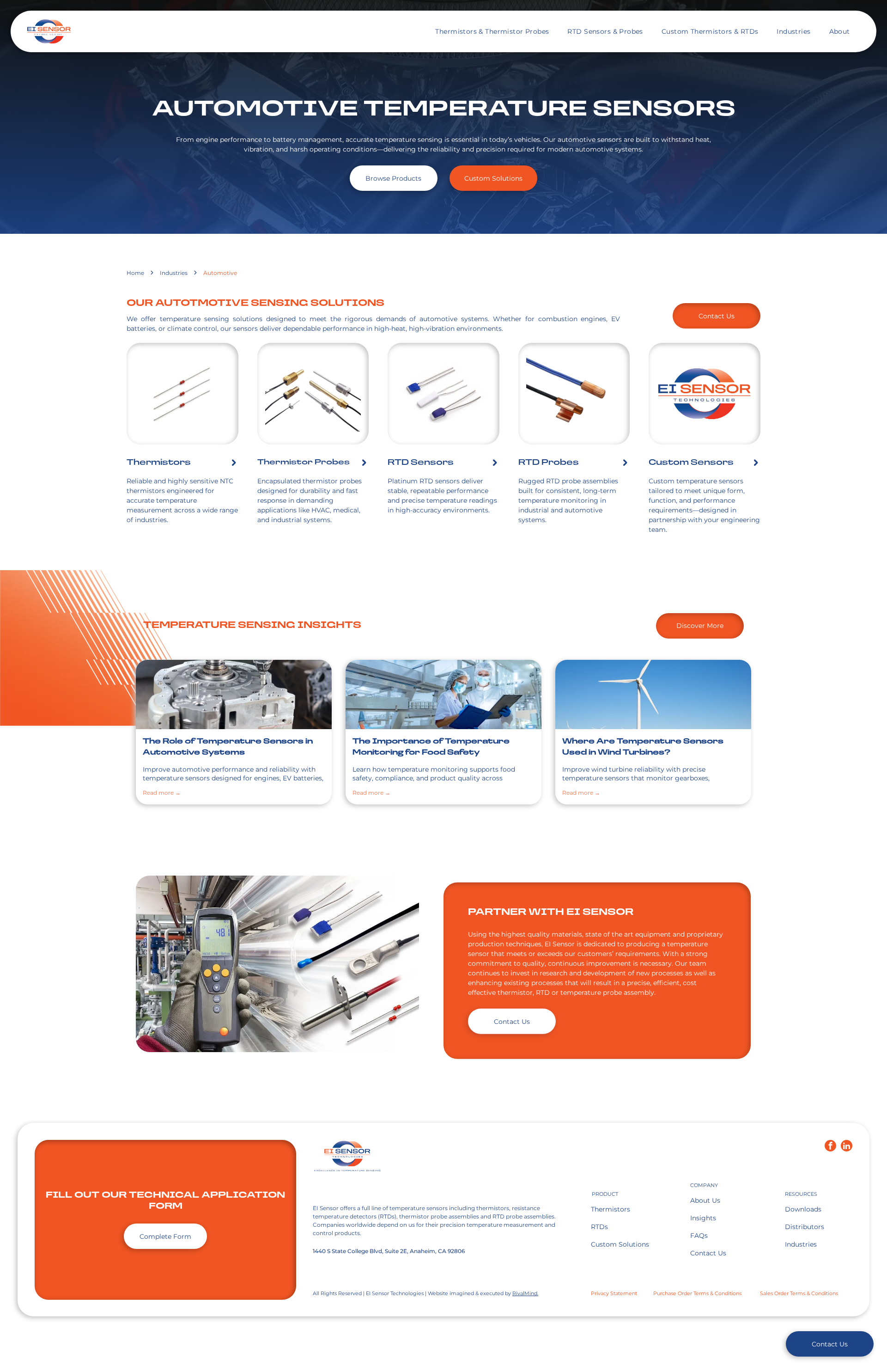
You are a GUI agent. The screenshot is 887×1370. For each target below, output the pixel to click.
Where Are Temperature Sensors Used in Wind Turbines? (642, 747)
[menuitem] (492, 31)
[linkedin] (846, 1147)
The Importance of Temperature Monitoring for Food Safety (431, 747)
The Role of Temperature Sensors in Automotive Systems (228, 747)
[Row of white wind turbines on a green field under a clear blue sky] (653, 694)
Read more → (162, 792)
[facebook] (830, 1147)
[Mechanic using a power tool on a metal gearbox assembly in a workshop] (234, 694)
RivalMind (524, 1293)
